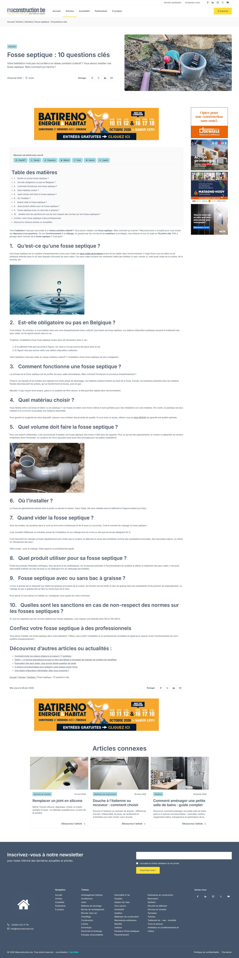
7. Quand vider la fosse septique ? (30, 202)
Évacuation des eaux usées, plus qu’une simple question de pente (45, 663)
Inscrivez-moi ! (148, 870)
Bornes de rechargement (92, 909)
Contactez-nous (192, 2)
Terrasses (152, 913)
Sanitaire (29, 22)
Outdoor (118, 927)
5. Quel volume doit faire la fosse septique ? (35, 194)
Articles (70, 11)
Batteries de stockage (91, 906)
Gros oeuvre (120, 906)
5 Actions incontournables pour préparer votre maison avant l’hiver (46, 667)
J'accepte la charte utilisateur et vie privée (159, 863)
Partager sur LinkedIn (105, 78)
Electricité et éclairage (91, 931)
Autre (83, 902)
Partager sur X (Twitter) (99, 78)
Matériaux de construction (126, 916)
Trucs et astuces (155, 924)
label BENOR (140, 417)
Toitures (151, 916)
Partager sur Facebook (92, 78)
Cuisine (84, 924)
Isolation (118, 913)
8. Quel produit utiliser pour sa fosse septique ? (37, 206)
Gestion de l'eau (122, 902)
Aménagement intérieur (92, 895)
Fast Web (73, 952)
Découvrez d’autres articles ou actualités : (33, 222)
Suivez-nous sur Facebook (207, 2)
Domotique (86, 927)
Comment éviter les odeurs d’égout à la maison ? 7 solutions (43, 656)
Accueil (57, 11)
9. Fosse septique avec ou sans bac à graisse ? (36, 210)
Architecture (86, 898)
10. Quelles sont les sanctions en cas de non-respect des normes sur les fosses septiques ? (57, 214)
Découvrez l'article (72, 823)
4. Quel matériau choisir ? (26, 190)
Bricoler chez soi (89, 913)
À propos (117, 11)
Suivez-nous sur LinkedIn (212, 2)
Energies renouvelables (92, 934)
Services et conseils (157, 909)
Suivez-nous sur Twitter (222, 2)
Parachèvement (121, 934)
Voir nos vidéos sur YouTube (227, 2)
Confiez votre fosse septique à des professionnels (37, 218)
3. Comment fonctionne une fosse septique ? (35, 186)
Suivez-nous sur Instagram (217, 2)
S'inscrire (223, 11)
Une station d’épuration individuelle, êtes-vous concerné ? (42, 670)
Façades (118, 898)
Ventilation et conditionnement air (163, 927)
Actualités (84, 11)
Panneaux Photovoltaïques (126, 931)
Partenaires (101, 11)
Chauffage (86, 916)
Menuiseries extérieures (125, 920)
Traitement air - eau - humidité (162, 920)
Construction (87, 920)
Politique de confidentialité (206, 952)
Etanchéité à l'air (122, 895)
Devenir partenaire (172, 2)
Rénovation (153, 898)
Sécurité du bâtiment (157, 906)
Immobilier (119, 909)
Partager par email (112, 78)
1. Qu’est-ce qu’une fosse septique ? (31, 178)
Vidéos (151, 931)
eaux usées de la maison (91, 253)
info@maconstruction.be (22, 928)
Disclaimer (227, 952)
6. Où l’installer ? (22, 198)
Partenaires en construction (160, 895)
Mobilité (118, 924)
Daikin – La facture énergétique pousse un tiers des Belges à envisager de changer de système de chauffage (66, 659)
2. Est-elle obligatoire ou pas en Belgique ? (34, 182)
